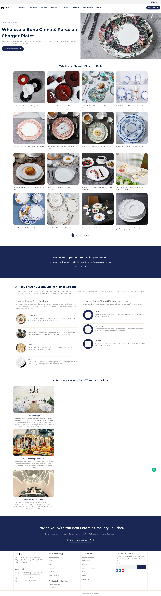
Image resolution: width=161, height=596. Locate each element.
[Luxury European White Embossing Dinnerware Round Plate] (132, 209)
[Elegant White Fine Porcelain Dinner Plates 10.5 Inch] (29, 168)
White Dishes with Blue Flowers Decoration (130, 106)
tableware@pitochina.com (31, 574)
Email (118, 563)
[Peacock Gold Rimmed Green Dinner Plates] (98, 128)
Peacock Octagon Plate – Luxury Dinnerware (28, 146)
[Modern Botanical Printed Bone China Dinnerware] (98, 87)
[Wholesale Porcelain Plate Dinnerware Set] (98, 209)
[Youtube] (123, 570)
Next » (86, 235)
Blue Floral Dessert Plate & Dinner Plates (129, 146)
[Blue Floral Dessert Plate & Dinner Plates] (132, 128)
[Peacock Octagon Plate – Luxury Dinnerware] (29, 128)
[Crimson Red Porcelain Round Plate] (63, 87)
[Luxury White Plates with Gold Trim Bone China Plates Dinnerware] (132, 168)
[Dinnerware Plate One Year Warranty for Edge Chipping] (98, 168)
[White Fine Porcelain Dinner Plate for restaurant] (63, 168)
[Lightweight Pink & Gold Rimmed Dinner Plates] (63, 128)
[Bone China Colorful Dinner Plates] (29, 209)
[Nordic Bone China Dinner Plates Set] (63, 209)
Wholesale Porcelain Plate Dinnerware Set (96, 228)
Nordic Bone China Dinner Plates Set (59, 228)
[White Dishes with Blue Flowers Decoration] (132, 87)
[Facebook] (117, 570)
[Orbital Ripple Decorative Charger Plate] (29, 87)
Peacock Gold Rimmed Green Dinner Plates (96, 146)
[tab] (22, 7)
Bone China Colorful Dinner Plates (24, 228)
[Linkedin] (120, 570)
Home (4, 22)
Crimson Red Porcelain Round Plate (59, 106)
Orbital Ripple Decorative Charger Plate (26, 106)
